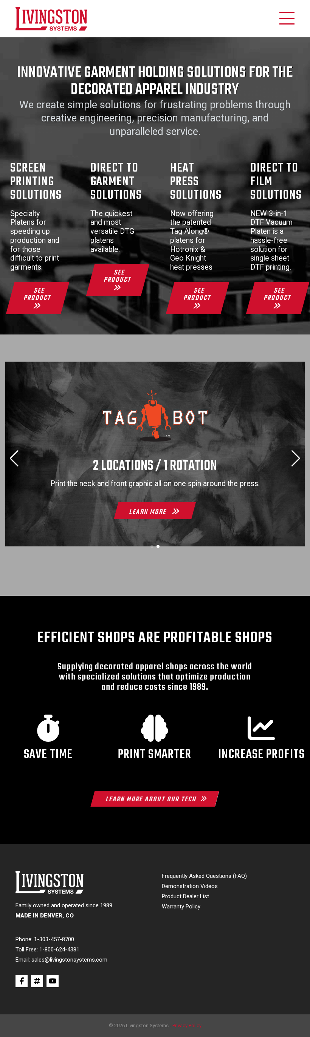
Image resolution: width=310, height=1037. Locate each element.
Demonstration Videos (190, 886)
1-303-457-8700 (54, 939)
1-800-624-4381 (59, 949)
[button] (151, 546)
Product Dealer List (185, 896)
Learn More (149, 512)
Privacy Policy (187, 1025)
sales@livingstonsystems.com (69, 959)
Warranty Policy (181, 906)
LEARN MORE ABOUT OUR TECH (151, 799)
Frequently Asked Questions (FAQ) (204, 876)
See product (37, 294)
